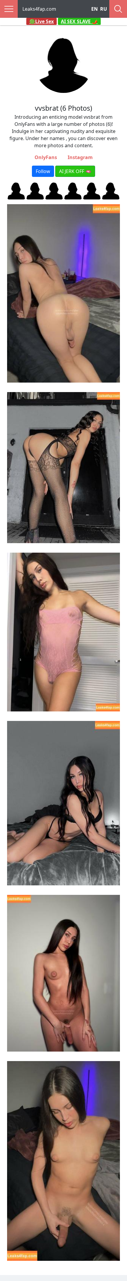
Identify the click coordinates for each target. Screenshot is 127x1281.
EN (94, 9)
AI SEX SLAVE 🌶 (79, 21)
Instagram (80, 157)
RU (103, 9)
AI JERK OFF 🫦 (75, 171)
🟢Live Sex (41, 21)
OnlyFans (46, 157)
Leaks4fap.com (39, 9)
